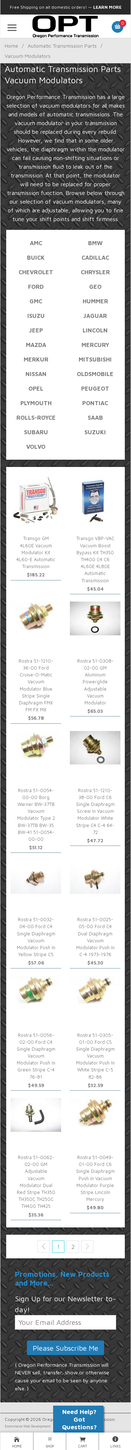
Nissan (36, 374)
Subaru (36, 432)
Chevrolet (36, 272)
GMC (35, 301)
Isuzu (36, 315)
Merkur (36, 359)
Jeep (36, 330)
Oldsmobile (95, 374)
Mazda (36, 344)
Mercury (95, 344)
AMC (36, 243)
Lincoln (95, 330)
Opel (35, 388)
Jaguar (95, 315)
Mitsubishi (95, 359)
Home (11, 46)
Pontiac (95, 403)
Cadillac (95, 257)
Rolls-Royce (36, 417)
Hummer (95, 301)
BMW (95, 243)
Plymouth (36, 403)
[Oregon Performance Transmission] (65, 26)
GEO (95, 286)
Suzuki (95, 432)
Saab (95, 417)
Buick (36, 257)
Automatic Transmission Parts (62, 46)
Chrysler (95, 272)
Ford (36, 286)
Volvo (35, 446)
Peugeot (95, 388)
